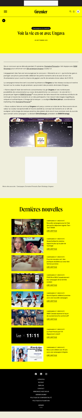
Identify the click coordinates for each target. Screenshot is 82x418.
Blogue (41, 382)
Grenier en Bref (41, 394)
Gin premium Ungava (34, 69)
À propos (41, 379)
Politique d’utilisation (41, 400)
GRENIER (41, 405)
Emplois (41, 385)
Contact (41, 388)
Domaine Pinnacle (51, 66)
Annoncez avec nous (41, 391)
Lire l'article (52, 231)
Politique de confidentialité (41, 397)
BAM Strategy (26, 94)
